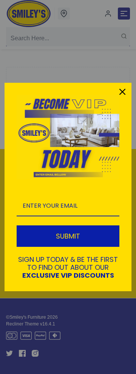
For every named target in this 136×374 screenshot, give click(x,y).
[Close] (122, 92)
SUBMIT (68, 236)
